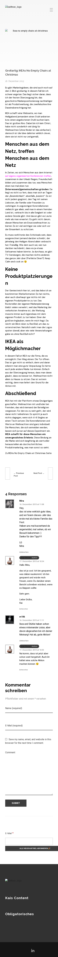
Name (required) (13, 708)
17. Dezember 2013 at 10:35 (31, 650)
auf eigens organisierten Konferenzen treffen (28, 176)
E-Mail (9, 833)
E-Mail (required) (14, 725)
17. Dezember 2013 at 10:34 (31, 561)
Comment (10, 752)
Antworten (23, 552)
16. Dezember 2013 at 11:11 (31, 620)
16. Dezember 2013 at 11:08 (31, 504)
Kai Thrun (25, 557)
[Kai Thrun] (17, 9)
